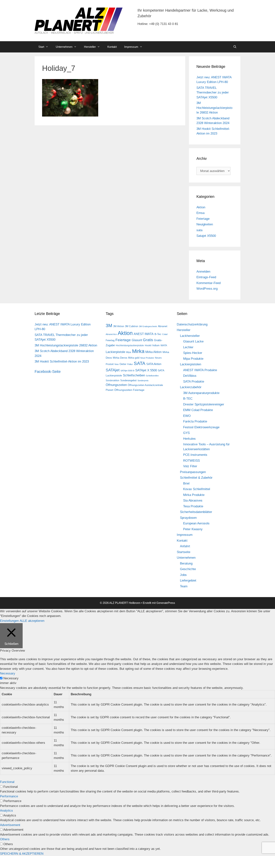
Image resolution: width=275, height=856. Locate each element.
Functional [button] (7, 782)
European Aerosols (196, 523)
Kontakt (112, 46)
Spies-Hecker (192, 353)
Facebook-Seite (48, 371)
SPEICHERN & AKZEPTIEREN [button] (21, 853)
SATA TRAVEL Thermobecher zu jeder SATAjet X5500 (212, 92)
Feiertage (203, 219)
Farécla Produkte (195, 421)
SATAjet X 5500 (146, 370)
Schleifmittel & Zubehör (196, 477)
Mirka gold (133, 357)
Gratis (148, 340)
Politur (130, 364)
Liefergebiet (188, 580)
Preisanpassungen (193, 472)
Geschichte (188, 569)
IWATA (164, 345)
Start (41, 46)
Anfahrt (185, 546)
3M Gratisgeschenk (148, 326)
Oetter (123, 364)
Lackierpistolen (190, 364)
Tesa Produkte (193, 506)
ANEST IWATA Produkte (200, 370)
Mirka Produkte (193, 495)
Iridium (156, 345)
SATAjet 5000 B (127, 370)
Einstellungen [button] (9, 621)
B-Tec (158, 334)
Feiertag (110, 340)
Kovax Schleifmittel (196, 489)
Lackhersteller (190, 336)
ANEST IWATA (144, 334)
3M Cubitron (131, 326)
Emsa (200, 213)
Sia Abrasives (192, 500)
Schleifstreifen (152, 376)
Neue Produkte (147, 358)
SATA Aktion (153, 364)
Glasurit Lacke (193, 341)
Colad (164, 334)
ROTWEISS (191, 460)
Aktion (200, 207)
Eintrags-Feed (206, 277)
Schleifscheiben (134, 375)
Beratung (186, 563)
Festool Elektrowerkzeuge (201, 427)
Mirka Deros (120, 357)
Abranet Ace (111, 334)
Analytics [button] (6, 810)
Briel (186, 483)
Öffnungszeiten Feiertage (129, 389)
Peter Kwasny (193, 529)
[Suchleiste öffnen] (234, 46)
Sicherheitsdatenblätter (196, 512)
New (116, 364)
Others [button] (5, 839)
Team (183, 586)
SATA (139, 363)
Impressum (131, 46)
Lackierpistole (115, 352)
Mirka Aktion (153, 352)
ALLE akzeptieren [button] (32, 621)
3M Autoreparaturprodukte (201, 393)
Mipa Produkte (193, 358)
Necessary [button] (7, 673)
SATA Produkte (193, 381)
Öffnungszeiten (116, 385)
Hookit (148, 345)
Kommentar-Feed (208, 283)
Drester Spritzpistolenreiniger (203, 404)
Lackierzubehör (190, 387)
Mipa (128, 352)
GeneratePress (165, 602)
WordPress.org (207, 288)
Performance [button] (9, 796)
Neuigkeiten (204, 224)
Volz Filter (190, 466)
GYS (186, 433)
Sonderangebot (128, 380)
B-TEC (187, 398)
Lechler (188, 347)
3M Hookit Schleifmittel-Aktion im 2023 (62, 361)
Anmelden (203, 271)
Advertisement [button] (10, 825)
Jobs (183, 575)
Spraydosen (188, 518)
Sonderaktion (112, 380)
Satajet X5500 (206, 236)
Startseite (183, 552)
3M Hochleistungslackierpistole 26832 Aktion (214, 107)
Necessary (11, 678)
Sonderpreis (143, 380)
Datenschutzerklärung (192, 324)
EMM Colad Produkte (198, 410)
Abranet (162, 326)
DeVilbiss (189, 376)
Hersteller (90, 46)
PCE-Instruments (195, 455)
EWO (187, 416)
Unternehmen (64, 46)
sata (199, 230)
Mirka (138, 351)
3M (109, 325)
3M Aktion (118, 326)
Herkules (189, 438)
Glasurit (137, 340)
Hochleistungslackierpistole (130, 345)
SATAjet (113, 370)
